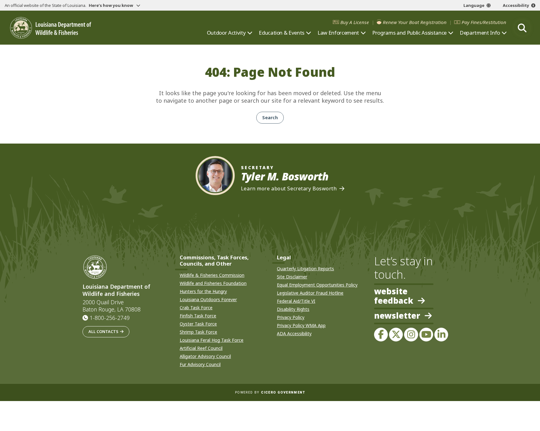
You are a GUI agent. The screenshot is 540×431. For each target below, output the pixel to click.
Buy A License (354, 22)
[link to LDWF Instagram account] (411, 334)
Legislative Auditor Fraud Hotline (310, 293)
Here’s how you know (111, 5)
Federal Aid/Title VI (296, 301)
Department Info (480, 33)
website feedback (393, 296)
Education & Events (281, 33)
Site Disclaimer (292, 277)
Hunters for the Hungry (203, 291)
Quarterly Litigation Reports (305, 269)
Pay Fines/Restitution (484, 22)
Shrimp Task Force (198, 332)
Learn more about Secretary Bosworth (289, 188)
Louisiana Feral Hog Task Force (211, 340)
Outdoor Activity (226, 33)
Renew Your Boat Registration (415, 22)
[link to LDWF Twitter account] (396, 334)
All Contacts (103, 331)
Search (270, 117)
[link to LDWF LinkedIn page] (441, 334)
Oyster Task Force (198, 324)
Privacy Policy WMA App (301, 325)
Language (473, 5)
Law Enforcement (338, 33)
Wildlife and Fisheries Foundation (213, 283)
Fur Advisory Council (200, 364)
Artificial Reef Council (201, 348)
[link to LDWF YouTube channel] (426, 334)
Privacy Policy (290, 317)
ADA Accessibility (294, 333)
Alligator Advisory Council (205, 356)
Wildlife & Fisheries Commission (212, 275)
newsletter (397, 316)
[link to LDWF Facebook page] (381, 334)
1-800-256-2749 (110, 317)
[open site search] (522, 28)
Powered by (270, 392)
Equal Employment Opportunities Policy (317, 285)
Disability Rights (293, 309)
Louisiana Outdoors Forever (208, 299)
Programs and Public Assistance (409, 33)
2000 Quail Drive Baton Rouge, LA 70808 (111, 306)
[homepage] (50, 28)
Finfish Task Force (198, 316)
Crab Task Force (196, 308)
